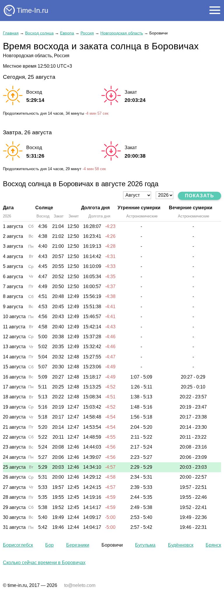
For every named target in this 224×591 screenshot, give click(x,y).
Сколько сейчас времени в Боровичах (44, 562)
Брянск (213, 545)
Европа (67, 33)
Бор (49, 545)
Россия (87, 33)
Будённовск (180, 545)
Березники (77, 545)
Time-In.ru (32, 10)
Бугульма (145, 545)
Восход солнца (39, 33)
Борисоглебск (18, 545)
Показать (199, 195)
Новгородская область (121, 33)
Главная (11, 33)
